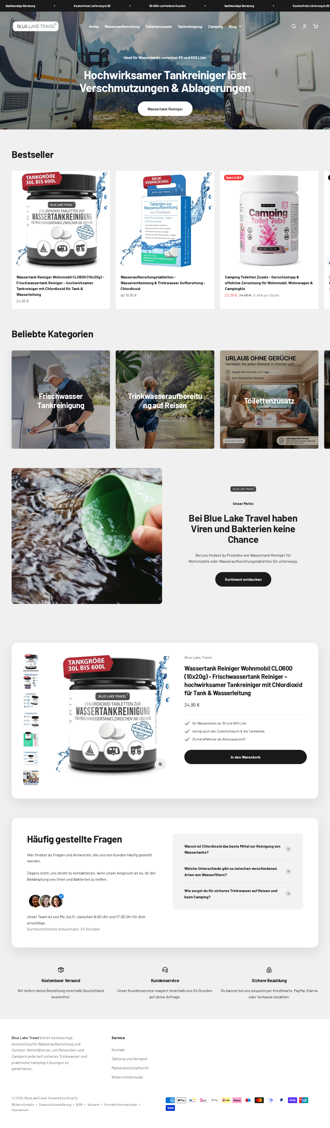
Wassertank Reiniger (165, 108)
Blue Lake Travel (198, 657)
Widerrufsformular (127, 1077)
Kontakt (118, 1049)
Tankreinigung (190, 26)
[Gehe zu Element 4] (31, 720)
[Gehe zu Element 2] (31, 682)
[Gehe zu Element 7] (31, 778)
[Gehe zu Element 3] (31, 701)
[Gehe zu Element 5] (31, 739)
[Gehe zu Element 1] (31, 662)
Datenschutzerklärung (55, 1104)
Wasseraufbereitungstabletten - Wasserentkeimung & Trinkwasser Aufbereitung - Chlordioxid (163, 283)
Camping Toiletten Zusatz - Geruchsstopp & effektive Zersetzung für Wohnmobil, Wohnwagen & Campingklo (269, 283)
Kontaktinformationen (120, 1104)
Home (94, 26)
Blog (233, 26)
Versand (93, 1104)
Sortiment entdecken (243, 579)
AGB (79, 1104)
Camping (215, 26)
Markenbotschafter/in (130, 1067)
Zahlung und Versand (129, 1058)
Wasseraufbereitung (122, 26)
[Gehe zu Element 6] (31, 759)
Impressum (20, 1110)
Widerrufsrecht (23, 1104)
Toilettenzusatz (158, 26)
